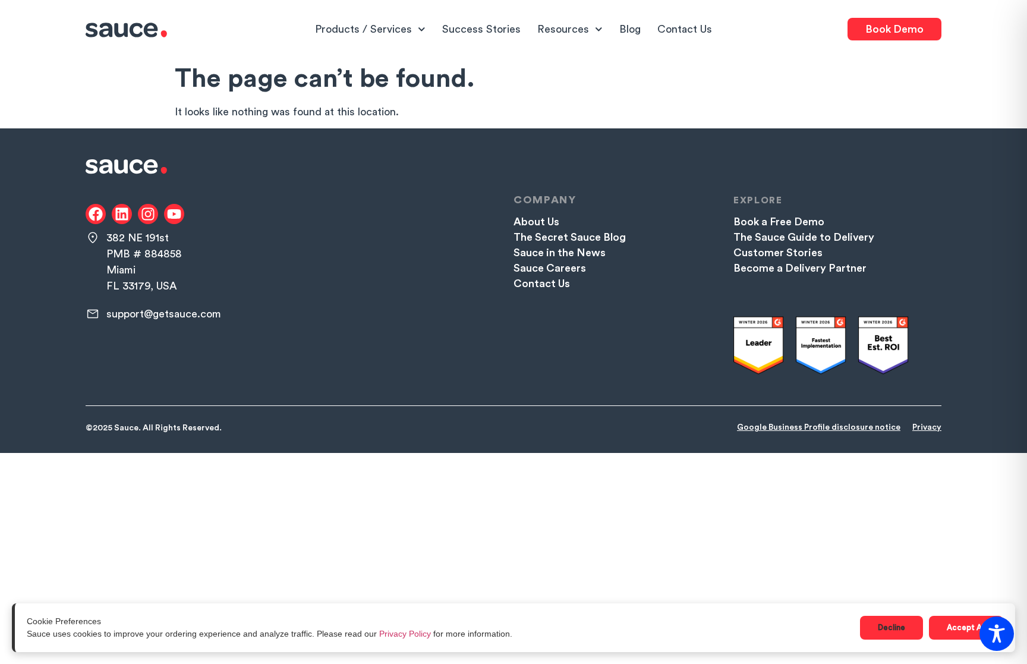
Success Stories (481, 29)
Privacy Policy (405, 633)
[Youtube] (174, 214)
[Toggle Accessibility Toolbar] (996, 633)
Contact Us (684, 29)
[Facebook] (96, 214)
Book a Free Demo (778, 221)
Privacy (926, 427)
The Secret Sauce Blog (570, 237)
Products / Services (363, 29)
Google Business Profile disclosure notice (818, 427)
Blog (630, 29)
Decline (891, 627)
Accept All (966, 627)
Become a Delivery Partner (800, 268)
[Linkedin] (122, 214)
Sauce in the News (560, 252)
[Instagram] (148, 214)
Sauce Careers (550, 268)
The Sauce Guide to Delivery (803, 237)
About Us (536, 221)
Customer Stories (778, 252)
